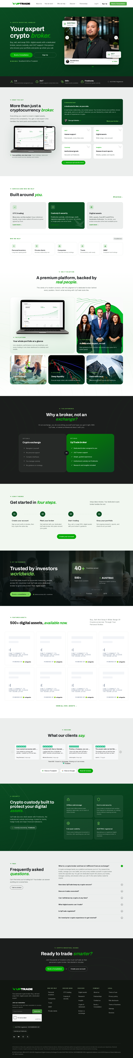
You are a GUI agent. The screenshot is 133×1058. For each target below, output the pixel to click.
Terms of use (113, 992)
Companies (51, 998)
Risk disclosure (113, 1000)
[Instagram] (23, 1036)
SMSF (50, 1007)
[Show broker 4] (93, 66)
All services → (118, 197)
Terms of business (115, 1004)
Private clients (52, 1011)
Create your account (66, 536)
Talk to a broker (16, 887)
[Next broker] (116, 37)
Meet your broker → (113, 121)
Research (81, 996)
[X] (27, 1036)
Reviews (111, 1012)
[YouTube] (18, 1036)
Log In (96, 4)
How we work (49, 4)
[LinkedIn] (14, 1036)
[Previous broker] (67, 37)
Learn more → (17, 225)
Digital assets (82, 992)
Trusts (50, 1002)
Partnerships (98, 996)
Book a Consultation (118, 4)
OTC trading (67, 992)
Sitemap (111, 1008)
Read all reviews (85, 771)
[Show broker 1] (89, 66)
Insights (80, 1000)
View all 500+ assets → (66, 706)
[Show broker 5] (94, 66)
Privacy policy (113, 996)
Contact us (97, 1000)
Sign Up (104, 4)
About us (96, 992)
